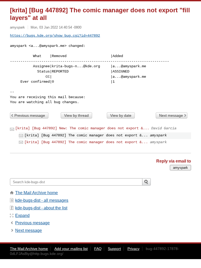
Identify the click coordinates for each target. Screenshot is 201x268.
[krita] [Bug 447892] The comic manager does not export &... (86, 142)
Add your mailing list (71, 249)
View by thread (76, 115)
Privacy (133, 249)
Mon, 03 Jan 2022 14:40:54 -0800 (56, 27)
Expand (22, 215)
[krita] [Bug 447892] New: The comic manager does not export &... (82, 128)
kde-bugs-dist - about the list (41, 208)
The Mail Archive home (36, 193)
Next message (171, 115)
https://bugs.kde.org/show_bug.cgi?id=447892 (55, 36)
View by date (120, 115)
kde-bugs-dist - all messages (41, 200)
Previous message (29, 115)
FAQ (98, 249)
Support (114, 249)
